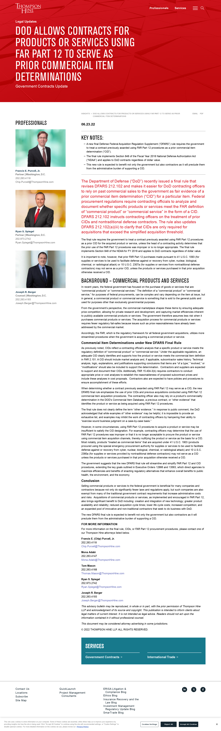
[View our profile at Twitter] (193, 689)
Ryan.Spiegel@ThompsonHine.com (35, 242)
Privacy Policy (83, 727)
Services (180, 8)
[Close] (217, 724)
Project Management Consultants (72, 694)
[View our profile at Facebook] (203, 689)
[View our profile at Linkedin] (184, 689)
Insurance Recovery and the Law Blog (121, 701)
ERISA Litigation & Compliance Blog (114, 690)
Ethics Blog (110, 695)
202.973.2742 (23, 238)
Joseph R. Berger (25, 292)
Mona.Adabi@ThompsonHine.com (100, 559)
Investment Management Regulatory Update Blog (119, 707)
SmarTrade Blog (113, 712)
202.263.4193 (23, 299)
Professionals (159, 8)
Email (195, 114)
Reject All (168, 724)
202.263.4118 (23, 178)
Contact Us (22, 688)
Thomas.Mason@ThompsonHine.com (102, 573)
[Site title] (28, 8)
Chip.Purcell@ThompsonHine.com (34, 181)
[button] (195, 8)
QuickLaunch (67, 688)
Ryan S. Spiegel (24, 231)
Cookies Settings (149, 724)
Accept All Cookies (188, 724)
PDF (201, 114)
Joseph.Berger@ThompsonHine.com (36, 303)
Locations (21, 692)
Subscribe (21, 696)
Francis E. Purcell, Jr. (27, 170)
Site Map (21, 700)
